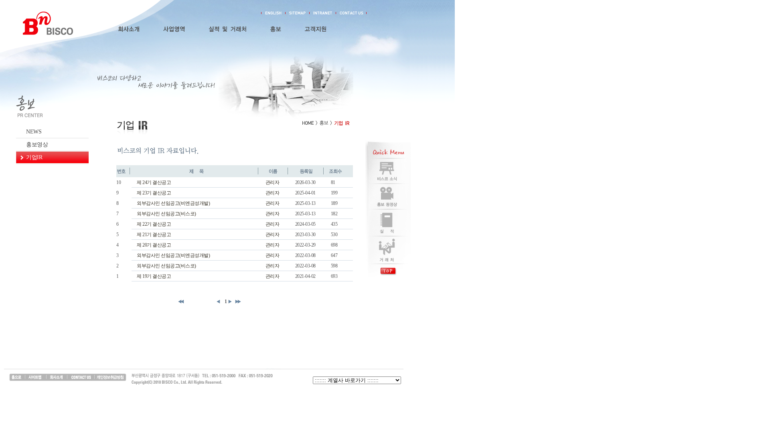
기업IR (34, 157)
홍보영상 (37, 145)
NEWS (33, 132)
